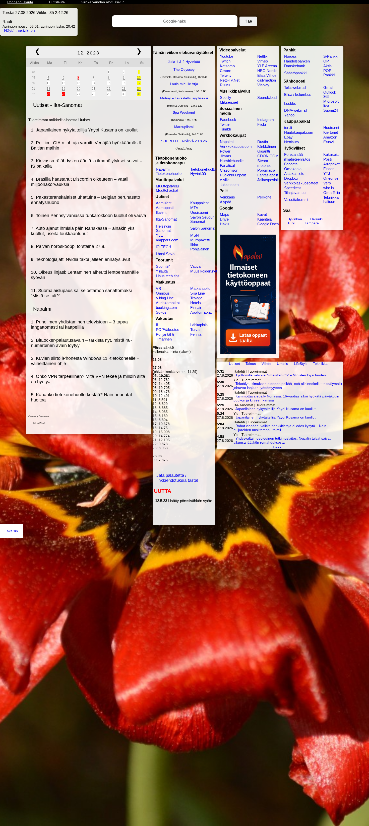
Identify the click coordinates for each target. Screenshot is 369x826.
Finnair (195, 307)
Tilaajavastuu (294, 192)
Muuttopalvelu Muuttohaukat (167, 188)
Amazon (330, 137)
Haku (224, 224)
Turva (195, 329)
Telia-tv (225, 75)
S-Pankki (330, 56)
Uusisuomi (199, 212)
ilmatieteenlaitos (297, 159)
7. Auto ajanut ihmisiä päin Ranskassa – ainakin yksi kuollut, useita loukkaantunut (83, 231)
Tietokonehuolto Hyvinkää (203, 171)
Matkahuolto (200, 288)
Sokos (161, 312)
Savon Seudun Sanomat (202, 219)
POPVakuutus (167, 329)
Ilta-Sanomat (166, 219)
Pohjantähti (165, 334)
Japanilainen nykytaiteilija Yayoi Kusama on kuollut (275, 409)
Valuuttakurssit (296, 199)
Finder (328, 169)
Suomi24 (163, 266)
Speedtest (292, 188)
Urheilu (282, 364)
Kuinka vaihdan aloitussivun (103, 2)
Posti (327, 159)
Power (225, 151)
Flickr (261, 124)
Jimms (225, 156)
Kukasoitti (331, 154)
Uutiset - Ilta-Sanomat (57, 105)
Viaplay (263, 85)
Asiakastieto (294, 173)
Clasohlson (229, 170)
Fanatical (227, 165)
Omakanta (292, 169)
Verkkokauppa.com (235, 146)
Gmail (328, 87)
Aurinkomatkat (168, 303)
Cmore (225, 70)
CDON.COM (268, 156)
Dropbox (291, 178)
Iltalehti (161, 212)
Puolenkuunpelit (233, 175)
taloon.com (230, 184)
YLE (159, 235)
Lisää (277, 447)
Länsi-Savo (165, 254)
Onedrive (330, 178)
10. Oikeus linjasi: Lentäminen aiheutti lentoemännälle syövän (85, 275)
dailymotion (266, 80)
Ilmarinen (164, 339)
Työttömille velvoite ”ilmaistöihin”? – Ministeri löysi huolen (280, 375)
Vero (327, 183)
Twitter (225, 124)
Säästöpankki (295, 73)
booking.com (166, 307)
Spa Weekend (184, 112)
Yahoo (289, 115)
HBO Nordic (267, 70)
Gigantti (263, 151)
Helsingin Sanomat (163, 228)
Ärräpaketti (332, 164)
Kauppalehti (199, 203)
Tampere (312, 223)
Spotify (225, 97)
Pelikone (264, 197)
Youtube (226, 56)
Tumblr (225, 129)
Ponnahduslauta (20, 2)
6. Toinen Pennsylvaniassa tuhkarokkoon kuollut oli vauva (88, 215)
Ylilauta (162, 271)
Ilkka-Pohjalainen (199, 247)
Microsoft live (331, 103)
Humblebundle (231, 161)
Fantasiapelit (267, 175)
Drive (224, 219)
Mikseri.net (229, 102)
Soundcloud (267, 97)
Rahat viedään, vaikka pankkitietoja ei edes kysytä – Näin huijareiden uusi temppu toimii (280, 428)
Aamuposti (164, 207)
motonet (264, 165)
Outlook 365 (329, 94)
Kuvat (262, 214)
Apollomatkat (201, 312)
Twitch (225, 61)
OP (326, 61)
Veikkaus (227, 197)
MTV (194, 207)
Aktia (327, 66)
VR (158, 288)
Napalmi (42, 309)
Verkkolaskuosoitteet (301, 183)
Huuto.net (331, 127)
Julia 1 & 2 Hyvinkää (184, 62)
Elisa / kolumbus (297, 94)
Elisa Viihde (266, 75)
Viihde (266, 364)
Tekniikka (320, 364)
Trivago (196, 298)
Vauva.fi (196, 266)
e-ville (224, 180)
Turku (291, 223)
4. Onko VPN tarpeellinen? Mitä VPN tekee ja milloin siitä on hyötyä (88, 379)
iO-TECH (163, 247)
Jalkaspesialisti (269, 180)
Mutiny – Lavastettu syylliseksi (184, 98)
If (157, 325)
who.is (328, 188)
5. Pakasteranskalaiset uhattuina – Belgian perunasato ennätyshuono (85, 200)
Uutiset (234, 364)
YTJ (326, 173)
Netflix (262, 56)
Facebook (228, 119)
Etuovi (328, 142)
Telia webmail (295, 87)
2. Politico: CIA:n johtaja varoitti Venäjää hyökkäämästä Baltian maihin (86, 145)
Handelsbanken (297, 61)
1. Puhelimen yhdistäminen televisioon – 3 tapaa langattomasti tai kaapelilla (79, 324)
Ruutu (225, 85)
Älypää (225, 202)
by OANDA (39, 423)
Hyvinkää (295, 219)
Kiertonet (330, 132)
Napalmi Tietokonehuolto (168, 171)
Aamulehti (164, 203)
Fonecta (290, 164)
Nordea (290, 56)
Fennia (195, 334)
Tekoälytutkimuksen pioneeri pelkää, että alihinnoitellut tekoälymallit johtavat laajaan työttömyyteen (287, 386)
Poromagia (266, 170)
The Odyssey (184, 69)
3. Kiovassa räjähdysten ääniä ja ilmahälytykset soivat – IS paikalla (86, 163)
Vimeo (262, 61)
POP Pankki (329, 72)
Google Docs (268, 224)
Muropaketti (200, 240)
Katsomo (227, 66)
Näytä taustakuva (19, 31)
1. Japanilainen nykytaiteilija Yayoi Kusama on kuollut (84, 129)
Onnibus (163, 293)
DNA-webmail (295, 110)
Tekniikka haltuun (331, 199)
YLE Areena (267, 66)
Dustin (262, 142)
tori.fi (288, 127)
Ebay (288, 137)
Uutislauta (57, 2)
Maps (224, 214)
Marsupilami (184, 127)
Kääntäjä (264, 219)
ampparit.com (167, 240)
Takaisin (11, 531)
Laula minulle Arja (184, 84)
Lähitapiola (199, 325)
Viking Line (165, 298)
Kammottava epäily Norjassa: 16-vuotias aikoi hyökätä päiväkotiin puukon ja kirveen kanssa (286, 398)
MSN (194, 235)
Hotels (195, 303)
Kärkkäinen (266, 146)
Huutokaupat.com (298, 132)
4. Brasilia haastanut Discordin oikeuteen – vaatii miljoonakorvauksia (79, 182)
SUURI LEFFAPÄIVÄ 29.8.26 (184, 141)
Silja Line (197, 293)
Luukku (290, 103)
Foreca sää (293, 154)
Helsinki (316, 219)
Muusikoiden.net (203, 271)
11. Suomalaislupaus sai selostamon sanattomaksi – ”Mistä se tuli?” (83, 293)
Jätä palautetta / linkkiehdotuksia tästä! (177, 478)
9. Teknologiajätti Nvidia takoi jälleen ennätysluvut (80, 259)
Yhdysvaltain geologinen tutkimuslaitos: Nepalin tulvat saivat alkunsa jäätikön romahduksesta (282, 441)
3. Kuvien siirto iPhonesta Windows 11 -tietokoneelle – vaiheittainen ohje (85, 361)
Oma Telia (331, 192)
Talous (250, 364)
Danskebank (294, 66)
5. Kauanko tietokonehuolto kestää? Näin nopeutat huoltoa (81, 397)
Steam (262, 161)
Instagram (265, 119)
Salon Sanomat (202, 228)
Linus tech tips (167, 276)
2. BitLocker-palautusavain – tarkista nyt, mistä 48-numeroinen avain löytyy (81, 343)
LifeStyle (301, 364)
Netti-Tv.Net (229, 80)
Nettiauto (291, 142)
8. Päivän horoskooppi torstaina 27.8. (68, 246)
